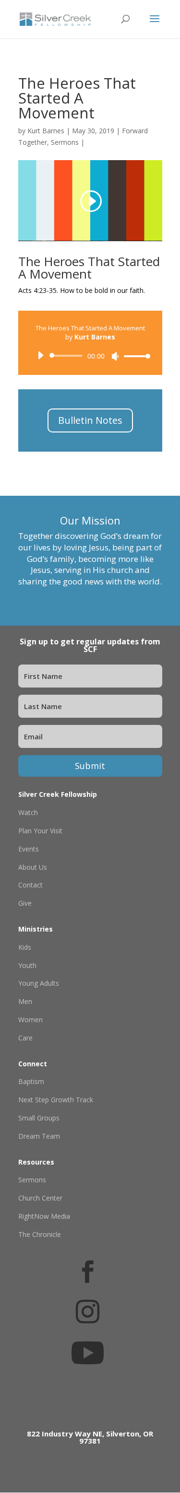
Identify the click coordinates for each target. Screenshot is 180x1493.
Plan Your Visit (40, 830)
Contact (30, 884)
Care (25, 1037)
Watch (28, 812)
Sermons (65, 142)
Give (25, 903)
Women (30, 1019)
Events (28, 848)
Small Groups (39, 1117)
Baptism (31, 1081)
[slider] (134, 356)
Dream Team (39, 1136)
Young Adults (38, 983)
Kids (24, 947)
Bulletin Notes (90, 420)
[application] (90, 356)
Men (25, 1001)
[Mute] (115, 356)
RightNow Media (44, 1216)
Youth (27, 965)
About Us (32, 867)
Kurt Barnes (45, 130)
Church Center (40, 1197)
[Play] (40, 355)
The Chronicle (39, 1234)
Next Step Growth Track (55, 1099)
